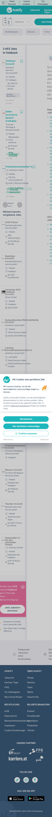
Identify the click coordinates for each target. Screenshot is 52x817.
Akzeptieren (26, 419)
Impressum (44, 439)
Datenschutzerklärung (20, 406)
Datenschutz (8, 439)
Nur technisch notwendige (26, 426)
